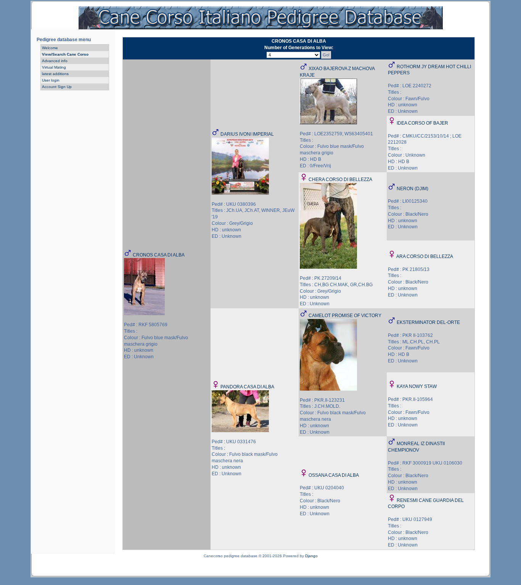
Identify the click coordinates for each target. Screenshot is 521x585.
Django (311, 556)
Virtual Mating (54, 67)
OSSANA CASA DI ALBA (334, 475)
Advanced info (55, 61)
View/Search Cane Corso (65, 54)
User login (50, 80)
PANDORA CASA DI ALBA (247, 386)
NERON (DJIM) (412, 188)
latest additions (55, 74)
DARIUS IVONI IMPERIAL (247, 134)
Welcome (50, 48)
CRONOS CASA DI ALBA (159, 255)
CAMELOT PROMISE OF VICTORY (345, 315)
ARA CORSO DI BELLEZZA (424, 256)
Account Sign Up (57, 87)
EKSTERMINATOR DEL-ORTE (428, 322)
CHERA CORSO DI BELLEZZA (340, 179)
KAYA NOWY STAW (417, 386)
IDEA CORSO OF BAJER (422, 123)
